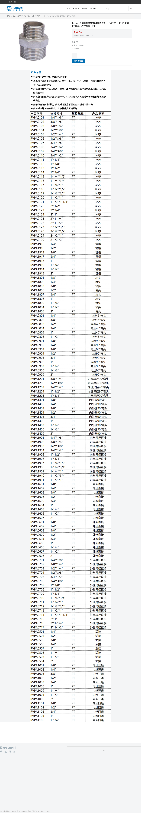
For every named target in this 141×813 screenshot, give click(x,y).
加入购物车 (78, 61)
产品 (9, 16)
